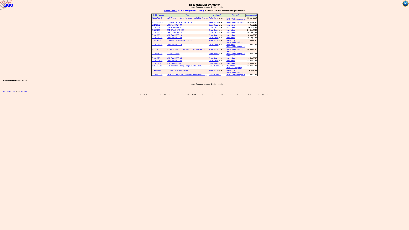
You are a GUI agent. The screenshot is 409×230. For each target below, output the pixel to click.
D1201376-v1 (157, 58)
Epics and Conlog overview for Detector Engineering (186, 75)
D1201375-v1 (157, 61)
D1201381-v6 (157, 35)
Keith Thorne (214, 18)
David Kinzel (213, 25)
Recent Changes (203, 7)
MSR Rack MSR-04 (174, 61)
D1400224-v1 (157, 70)
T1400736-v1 (157, 66)
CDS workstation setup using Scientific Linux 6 (184, 66)
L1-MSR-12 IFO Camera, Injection (179, 40)
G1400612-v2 (157, 75)
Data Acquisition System (235, 20)
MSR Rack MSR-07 (174, 27)
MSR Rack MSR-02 (174, 63)
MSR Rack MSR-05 (174, 58)
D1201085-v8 (157, 30)
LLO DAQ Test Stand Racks (177, 70)
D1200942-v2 (157, 54)
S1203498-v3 (157, 40)
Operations (230, 40)
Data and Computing (234, 68)
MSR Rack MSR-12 (174, 45)
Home (192, 7)
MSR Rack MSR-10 (174, 35)
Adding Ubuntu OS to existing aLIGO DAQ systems (186, 49)
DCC (4, 91)
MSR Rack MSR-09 (174, 38)
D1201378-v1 (157, 27)
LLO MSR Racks (173, 54)
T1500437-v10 (157, 22)
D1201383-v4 (157, 45)
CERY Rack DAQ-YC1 (175, 33)
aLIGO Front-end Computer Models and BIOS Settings (187, 18)
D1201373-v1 (157, 63)
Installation (230, 18)
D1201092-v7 (157, 33)
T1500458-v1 (157, 49)
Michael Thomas (170, 11)
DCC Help (24, 91)
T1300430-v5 (157, 18)
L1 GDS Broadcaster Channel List (179, 22)
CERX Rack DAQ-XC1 (175, 30)
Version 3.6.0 (11, 91)
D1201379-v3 (157, 25)
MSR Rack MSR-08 (174, 25)
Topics (213, 7)
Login (220, 7)
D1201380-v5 (157, 38)
